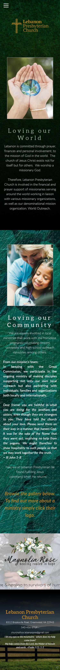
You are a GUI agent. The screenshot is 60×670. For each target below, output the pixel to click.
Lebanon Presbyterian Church (30, 614)
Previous (4, 586)
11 (50, 586)
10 (46, 586)
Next (56, 586)
